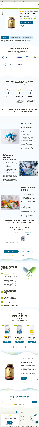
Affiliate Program (23, 422)
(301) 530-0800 (32, 420)
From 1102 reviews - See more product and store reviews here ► (19, 232)
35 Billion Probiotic (7, 337)
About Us (21, 417)
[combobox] (19, 6)
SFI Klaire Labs (31, 338)
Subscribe (34, 402)
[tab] (10, 273)
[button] (13, 347)
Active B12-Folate (32, 337)
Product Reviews (27, 37)
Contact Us (22, 416)
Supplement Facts (15, 37)
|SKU (33, 16)
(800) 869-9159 (35, 421)
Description (5, 37)
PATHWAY (7, 338)
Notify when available (26, 22)
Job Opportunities (23, 420)
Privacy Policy (22, 419)
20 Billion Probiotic (19, 337)
